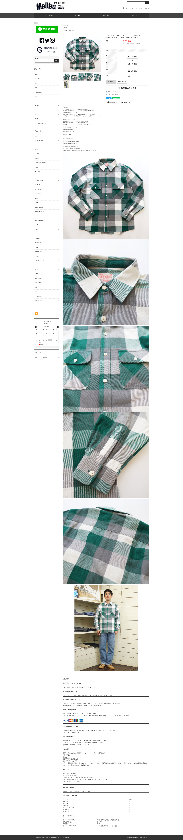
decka (36, 167)
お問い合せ (105, 15)
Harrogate (37, 216)
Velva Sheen (38, 296)
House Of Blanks (39, 220)
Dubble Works (38, 176)
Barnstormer (38, 145)
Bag (36, 114)
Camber (37, 158)
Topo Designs (38, 278)
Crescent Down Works (40, 162)
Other (36, 305)
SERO (36, 274)
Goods (36, 118)
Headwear (37, 105)
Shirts (65, 27)
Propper (37, 256)
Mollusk (37, 247)
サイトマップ (134, 15)
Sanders (37, 269)
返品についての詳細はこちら (114, 91)
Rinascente (38, 265)
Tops (36, 87)
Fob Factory (38, 189)
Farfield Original (39, 180)
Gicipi (36, 198)
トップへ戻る (49, 15)
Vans (36, 291)
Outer (36, 74)
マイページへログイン (131, 8)
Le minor (37, 225)
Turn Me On (38, 282)
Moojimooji (38, 238)
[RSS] (36, 314)
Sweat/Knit (37, 78)
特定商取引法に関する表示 (56, 837)
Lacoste (37, 234)
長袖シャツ (71, 30)
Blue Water (38, 154)
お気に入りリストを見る (41, 357)
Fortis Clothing (38, 193)
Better (36, 149)
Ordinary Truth (38, 251)
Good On (37, 202)
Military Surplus (39, 300)
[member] (46, 53)
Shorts (36, 101)
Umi (36, 287)
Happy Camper (39, 207)
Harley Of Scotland (40, 211)
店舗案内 (67, 837)
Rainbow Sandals (39, 260)
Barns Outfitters (39, 140)
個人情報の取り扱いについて (42, 837)
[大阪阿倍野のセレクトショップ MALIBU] (50, 11)
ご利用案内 (77, 15)
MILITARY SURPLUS (40, 123)
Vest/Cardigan (38, 92)
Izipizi (36, 229)
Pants (36, 96)
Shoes (36, 110)
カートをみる (145, 8)
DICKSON (37, 171)
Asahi (36, 136)
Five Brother (38, 185)
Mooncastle (38, 242)
